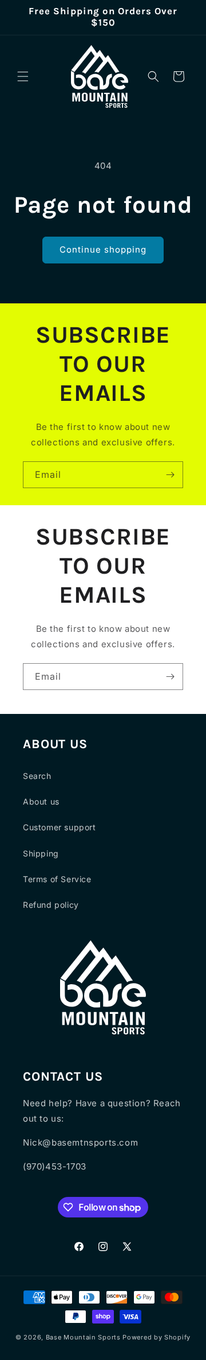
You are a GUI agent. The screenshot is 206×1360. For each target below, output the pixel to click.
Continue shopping (103, 249)
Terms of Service (57, 879)
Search (37, 776)
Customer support (59, 827)
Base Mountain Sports (83, 1337)
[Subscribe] (170, 474)
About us (41, 801)
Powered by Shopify (156, 1337)
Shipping (41, 853)
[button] (22, 76)
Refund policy (51, 905)
